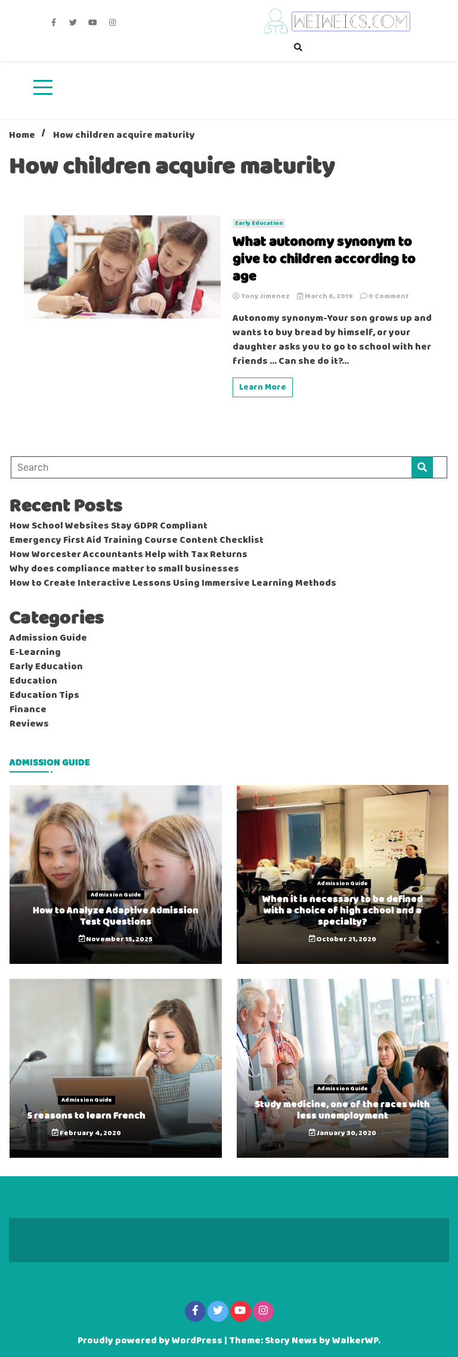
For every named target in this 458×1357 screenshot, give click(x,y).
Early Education (259, 223)
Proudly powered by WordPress (151, 1341)
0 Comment (389, 296)
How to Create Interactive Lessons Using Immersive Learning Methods (173, 583)
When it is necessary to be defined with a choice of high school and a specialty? (342, 910)
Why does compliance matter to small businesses (124, 569)
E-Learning (35, 652)
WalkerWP (355, 1341)
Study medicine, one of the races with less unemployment (342, 1110)
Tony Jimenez (265, 296)
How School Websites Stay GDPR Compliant (109, 526)
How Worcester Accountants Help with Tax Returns (128, 554)
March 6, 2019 (329, 296)
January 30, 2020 (345, 1133)
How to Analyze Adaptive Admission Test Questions (116, 916)
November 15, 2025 (119, 939)
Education (33, 681)
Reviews (29, 724)
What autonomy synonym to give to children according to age (324, 259)
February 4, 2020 (89, 1133)
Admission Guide (48, 638)
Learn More (262, 387)
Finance (28, 710)
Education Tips (44, 695)
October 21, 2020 (345, 939)
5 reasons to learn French (86, 1115)
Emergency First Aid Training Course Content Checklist (137, 540)
